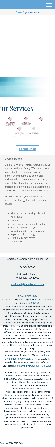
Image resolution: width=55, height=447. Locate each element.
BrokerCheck (33, 303)
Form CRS (31, 296)
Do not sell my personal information (32, 365)
